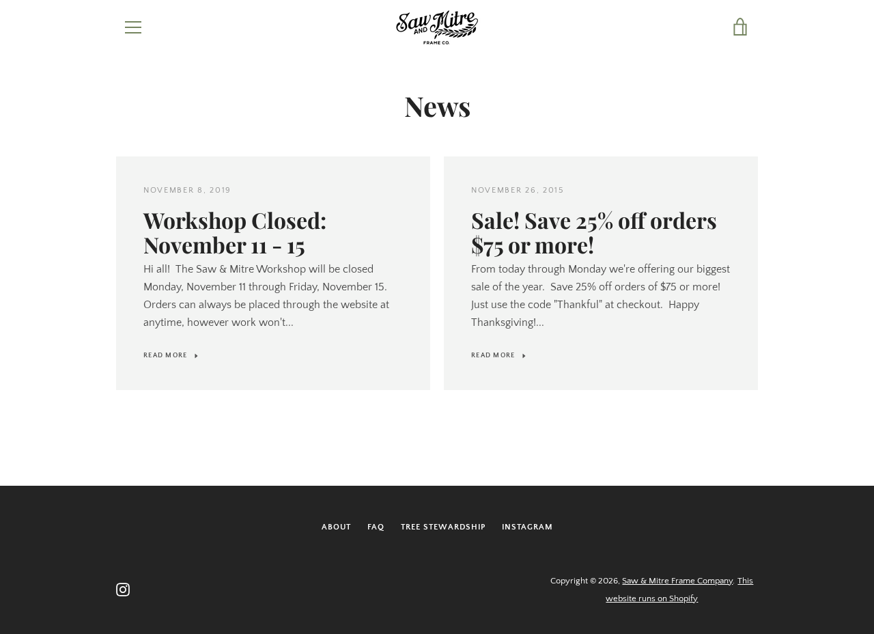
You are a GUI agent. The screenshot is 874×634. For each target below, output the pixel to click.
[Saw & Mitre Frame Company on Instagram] (123, 589)
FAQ (375, 527)
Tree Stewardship (443, 527)
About (336, 527)
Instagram (527, 527)
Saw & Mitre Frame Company (677, 580)
